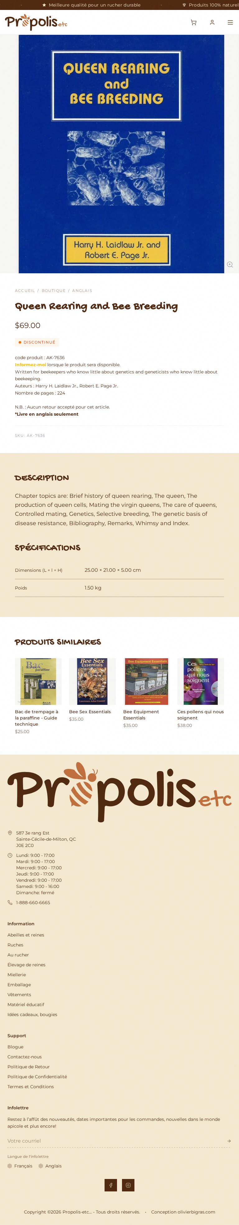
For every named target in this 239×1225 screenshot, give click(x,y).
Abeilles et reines (25, 935)
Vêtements (19, 994)
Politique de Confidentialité (37, 1076)
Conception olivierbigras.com (183, 1212)
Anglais (82, 290)
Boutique (54, 290)
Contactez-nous (24, 1057)
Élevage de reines (26, 965)
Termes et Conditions (30, 1086)
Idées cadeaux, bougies (32, 1014)
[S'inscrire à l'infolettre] (229, 1141)
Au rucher (18, 955)
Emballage (19, 984)
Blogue (15, 1047)
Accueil (25, 290)
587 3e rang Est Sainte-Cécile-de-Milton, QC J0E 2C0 (46, 839)
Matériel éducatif (25, 1004)
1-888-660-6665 (33, 902)
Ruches (15, 945)
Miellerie (16, 975)
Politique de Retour (28, 1067)
